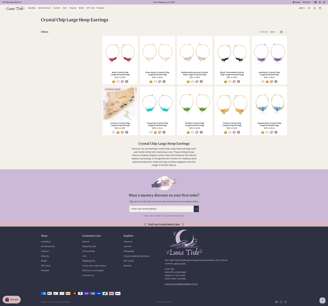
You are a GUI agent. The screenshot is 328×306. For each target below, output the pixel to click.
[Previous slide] (107, 53)
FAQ (84, 256)
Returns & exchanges (93, 270)
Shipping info (88, 260)
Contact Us (88, 275)
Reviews (45, 270)
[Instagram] (320, 2)
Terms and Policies (164, 302)
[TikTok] (324, 2)
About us (128, 241)
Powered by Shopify (62, 302)
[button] (273, 32)
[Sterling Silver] (118, 81)
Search (85, 241)
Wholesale (129, 251)
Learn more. (180, 263)
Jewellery (46, 241)
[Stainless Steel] (127, 81)
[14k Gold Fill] (113, 81)
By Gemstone (48, 246)
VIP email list (88, 251)
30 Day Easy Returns (12, 2)
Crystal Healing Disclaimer (137, 256)
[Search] (309, 8)
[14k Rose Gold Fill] (122, 81)
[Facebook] (315, 2)
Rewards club (89, 246)
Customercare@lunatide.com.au (181, 284)
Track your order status (94, 265)
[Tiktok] (285, 301)
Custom (45, 251)
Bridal (44, 260)
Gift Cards (129, 260)
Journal (127, 246)
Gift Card (45, 265)
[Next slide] (133, 53)
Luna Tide (51, 302)
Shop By (45, 256)
